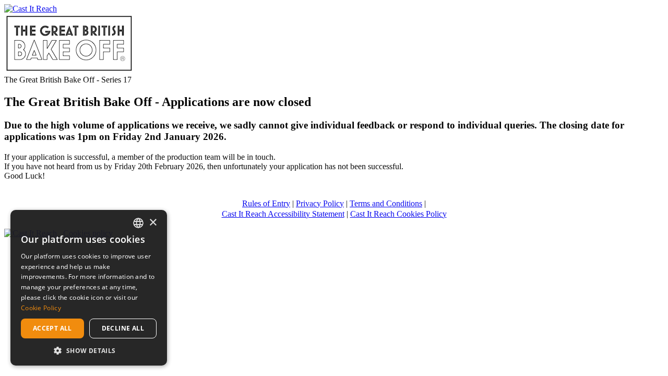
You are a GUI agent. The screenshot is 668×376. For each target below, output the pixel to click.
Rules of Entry (266, 203)
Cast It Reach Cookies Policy (398, 213)
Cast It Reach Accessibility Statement (283, 213)
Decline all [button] (123, 328)
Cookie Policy (41, 307)
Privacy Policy (320, 203)
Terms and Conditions (386, 203)
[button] (89, 350)
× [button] (153, 223)
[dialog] (88, 288)
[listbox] (138, 223)
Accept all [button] (52, 328)
